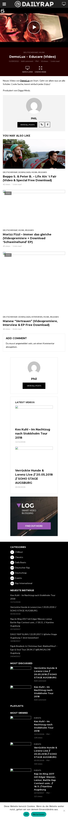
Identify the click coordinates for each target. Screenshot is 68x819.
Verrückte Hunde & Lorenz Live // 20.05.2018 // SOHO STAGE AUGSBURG (34, 477)
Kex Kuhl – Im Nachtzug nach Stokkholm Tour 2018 (32, 433)
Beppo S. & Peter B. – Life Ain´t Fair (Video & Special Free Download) (29, 178)
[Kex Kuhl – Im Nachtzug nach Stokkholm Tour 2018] (34, 416)
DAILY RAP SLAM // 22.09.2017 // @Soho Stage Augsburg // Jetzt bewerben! (33, 636)
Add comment (27, 61)
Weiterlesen (39, 814)
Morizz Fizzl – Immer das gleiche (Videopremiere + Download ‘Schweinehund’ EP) (27, 238)
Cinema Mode (40, 72)
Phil (37, 61)
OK (26, 814)
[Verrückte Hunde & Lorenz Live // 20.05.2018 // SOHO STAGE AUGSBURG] (34, 457)
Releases (42, 172)
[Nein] (64, 810)
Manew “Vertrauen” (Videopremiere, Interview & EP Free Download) (30, 323)
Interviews (36, 317)
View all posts (27, 124)
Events (37, 718)
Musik (42, 52)
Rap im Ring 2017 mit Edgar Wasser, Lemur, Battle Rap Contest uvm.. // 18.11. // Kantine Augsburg (32, 622)
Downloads (24, 172)
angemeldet (22, 343)
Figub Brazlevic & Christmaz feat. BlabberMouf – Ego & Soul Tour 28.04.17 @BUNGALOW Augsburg (33, 649)
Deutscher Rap (30, 52)
